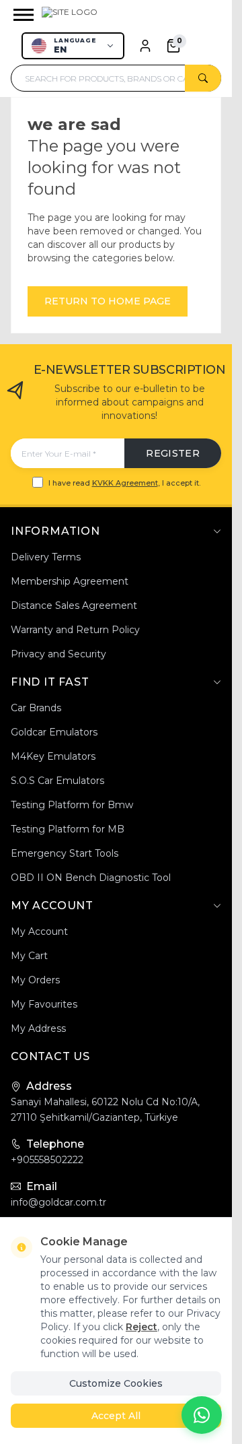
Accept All (115, 1416)
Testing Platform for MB (67, 829)
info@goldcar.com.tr (58, 1202)
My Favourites (44, 1004)
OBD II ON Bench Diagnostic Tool (91, 878)
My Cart (29, 956)
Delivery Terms (46, 557)
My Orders (35, 980)
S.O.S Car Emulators (57, 781)
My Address (38, 1028)
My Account (39, 931)
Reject (141, 1327)
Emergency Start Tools (64, 853)
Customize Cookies (116, 1383)
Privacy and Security (58, 654)
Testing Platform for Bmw (72, 805)
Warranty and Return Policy (75, 630)
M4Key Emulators (53, 756)
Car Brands (36, 708)
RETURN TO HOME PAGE (107, 301)
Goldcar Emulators (54, 732)
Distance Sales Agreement (74, 605)
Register (173, 453)
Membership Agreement (69, 581)
